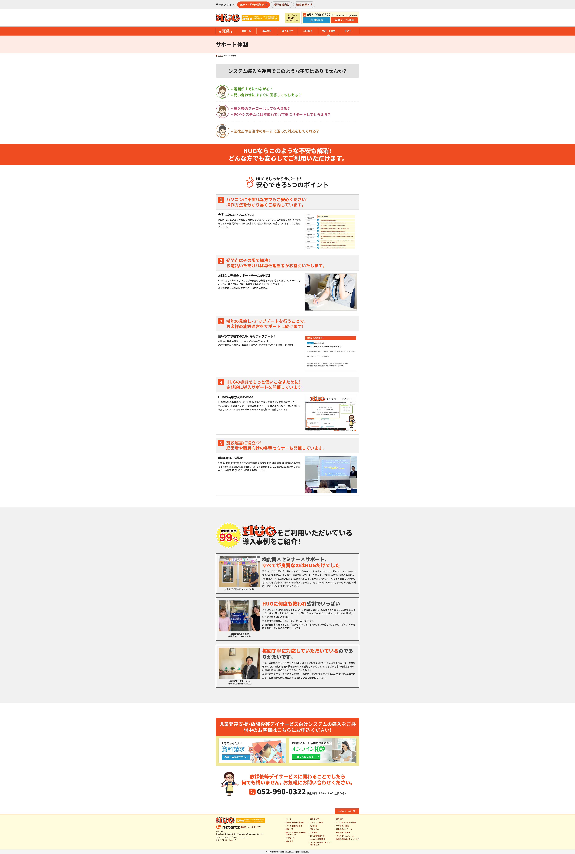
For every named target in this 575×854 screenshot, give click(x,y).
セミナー (349, 31)
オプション (290, 838)
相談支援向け (304, 4)
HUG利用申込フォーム (345, 836)
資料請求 (339, 819)
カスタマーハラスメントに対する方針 (321, 843)
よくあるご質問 (316, 822)
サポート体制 (328, 31)
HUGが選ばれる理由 (226, 31)
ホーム (220, 55)
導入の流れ (314, 829)
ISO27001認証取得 (317, 839)
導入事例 (266, 31)
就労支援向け (281, 4)
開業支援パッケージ (344, 829)
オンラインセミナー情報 (346, 822)
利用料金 (308, 31)
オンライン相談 (342, 826)
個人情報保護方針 (317, 836)
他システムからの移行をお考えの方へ (296, 833)
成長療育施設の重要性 (295, 822)
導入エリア (287, 31)
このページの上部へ (348, 811)
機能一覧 (246, 31)
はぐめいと (229, 840)
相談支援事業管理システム (347, 839)
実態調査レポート (343, 832)
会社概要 (313, 832)
